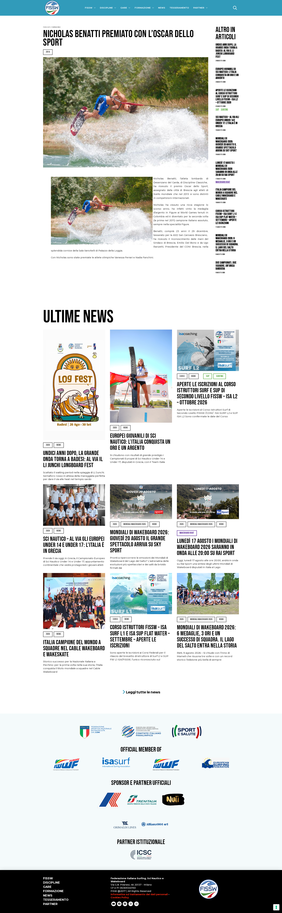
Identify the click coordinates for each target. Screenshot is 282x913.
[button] (235, 8)
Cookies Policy (120, 897)
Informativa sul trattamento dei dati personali (139, 894)
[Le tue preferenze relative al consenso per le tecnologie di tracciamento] (276, 907)
